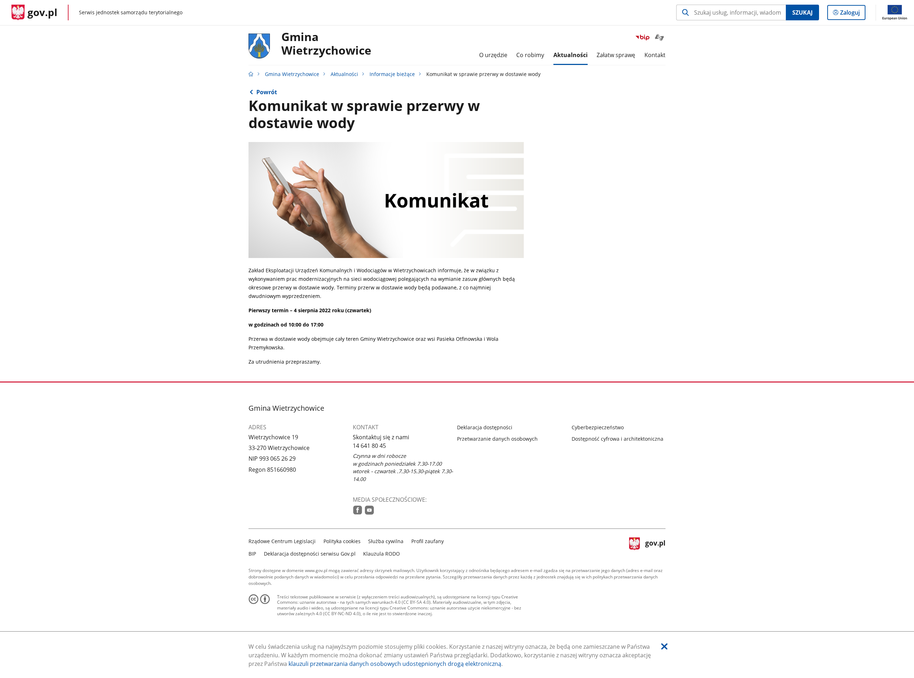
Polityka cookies (342, 541)
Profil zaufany (427, 541)
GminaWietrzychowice (326, 44)
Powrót (266, 92)
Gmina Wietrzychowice (292, 74)
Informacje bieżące (392, 74)
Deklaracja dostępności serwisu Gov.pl (310, 553)
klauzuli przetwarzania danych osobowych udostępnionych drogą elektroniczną (394, 664)
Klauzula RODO (381, 553)
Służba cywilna (385, 541)
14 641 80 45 (369, 446)
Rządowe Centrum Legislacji (282, 541)
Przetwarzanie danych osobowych (497, 438)
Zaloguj (852, 14)
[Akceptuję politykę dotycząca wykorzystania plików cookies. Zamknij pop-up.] (664, 646)
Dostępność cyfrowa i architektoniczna (617, 438)
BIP (252, 553)
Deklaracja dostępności (484, 427)
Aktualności (344, 74)
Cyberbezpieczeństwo (598, 427)
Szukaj (802, 12)
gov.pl (655, 546)
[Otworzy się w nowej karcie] (357, 510)
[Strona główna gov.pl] (250, 74)
